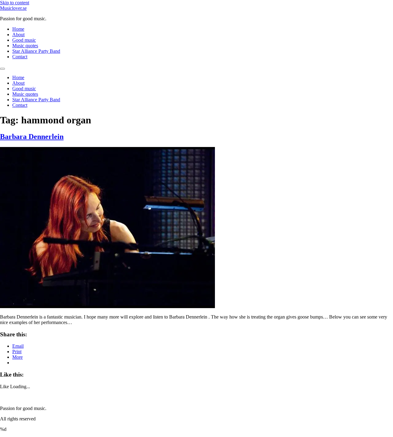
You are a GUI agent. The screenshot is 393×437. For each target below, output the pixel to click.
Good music (24, 40)
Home (18, 29)
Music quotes (25, 45)
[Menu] (2, 69)
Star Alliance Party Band (36, 51)
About (18, 34)
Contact (19, 56)
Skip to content (14, 2)
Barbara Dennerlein (32, 137)
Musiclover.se (13, 8)
